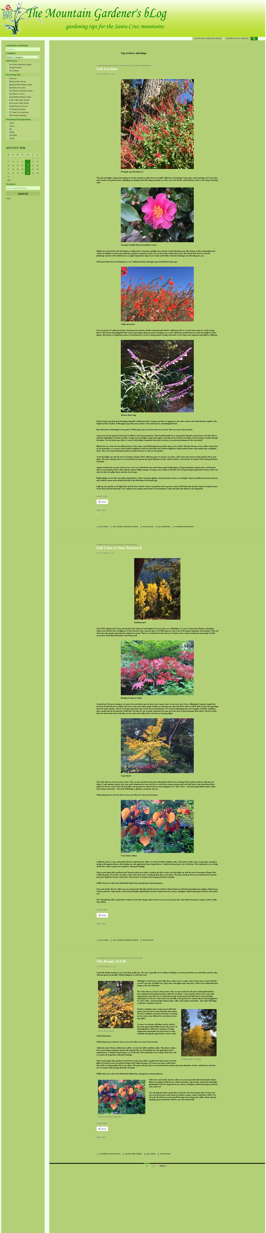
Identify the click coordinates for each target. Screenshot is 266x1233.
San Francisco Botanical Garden (21, 91)
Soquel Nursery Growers (18, 106)
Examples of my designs (237, 38)
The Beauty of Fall (111, 961)
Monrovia (12, 78)
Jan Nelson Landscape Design (208, 38)
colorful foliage (104, 544)
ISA (10, 129)
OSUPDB (13, 135)
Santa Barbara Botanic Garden (20, 97)
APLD (11, 123)
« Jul (8, 180)
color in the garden (133, 1154)
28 (28, 173)
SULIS (11, 138)
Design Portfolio (15, 67)
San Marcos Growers (17, 94)
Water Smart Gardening (17, 115)
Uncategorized (130, 544)
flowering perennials (184, 526)
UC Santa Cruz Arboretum (19, 112)
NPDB (11, 132)
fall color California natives (125, 526)
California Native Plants (107, 65)
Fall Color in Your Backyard (119, 548)
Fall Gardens (107, 69)
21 (28, 169)
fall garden (135, 65)
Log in (8, 198)
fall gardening (164, 526)
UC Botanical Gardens (17, 109)
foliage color (136, 958)
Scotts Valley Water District (19, 100)
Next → (164, 1166)
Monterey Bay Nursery (17, 81)
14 (28, 165)
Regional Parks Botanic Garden (20, 85)
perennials (146, 65)
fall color (103, 526)
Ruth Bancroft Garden (17, 88)
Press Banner (14, 71)
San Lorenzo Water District (19, 103)
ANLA (11, 126)
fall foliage (124, 65)
